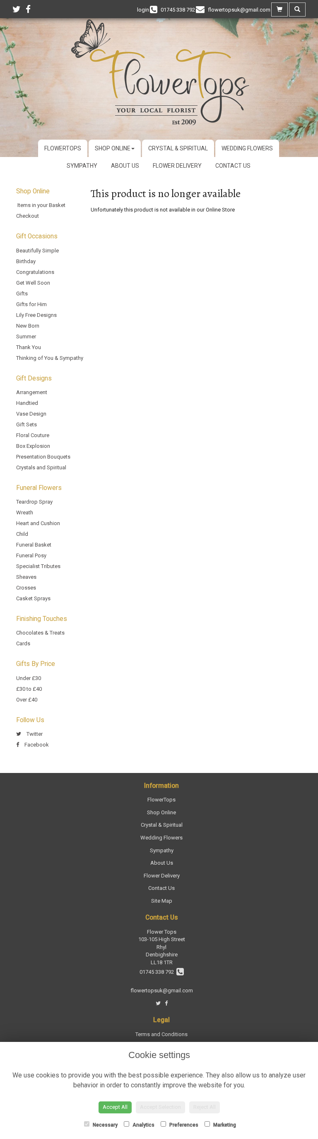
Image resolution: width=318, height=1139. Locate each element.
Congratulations (35, 272)
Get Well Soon (33, 283)
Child (22, 534)
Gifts (22, 293)
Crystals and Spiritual (41, 467)
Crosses (26, 588)
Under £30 (28, 678)
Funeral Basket (33, 545)
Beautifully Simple (37, 250)
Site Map (161, 901)
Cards (23, 643)
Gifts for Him (31, 304)
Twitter (34, 734)
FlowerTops (62, 148)
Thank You (28, 347)
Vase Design (31, 414)
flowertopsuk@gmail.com (161, 990)
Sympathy (82, 165)
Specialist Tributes (38, 566)
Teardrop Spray (34, 502)
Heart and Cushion (38, 523)
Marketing (224, 1125)
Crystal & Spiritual (178, 148)
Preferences (183, 1125)
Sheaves (26, 577)
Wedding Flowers (247, 148)
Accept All (115, 1107)
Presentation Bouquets (43, 457)
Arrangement (31, 392)
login (143, 10)
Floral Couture (32, 435)
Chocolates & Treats (40, 633)
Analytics (142, 1125)
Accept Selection (160, 1107)
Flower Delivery (177, 165)
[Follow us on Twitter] (19, 9)
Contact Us (233, 165)
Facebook (36, 745)
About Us (125, 165)
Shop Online (112, 148)
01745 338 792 (158, 972)
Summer (26, 336)
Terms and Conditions (161, 1034)
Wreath (24, 512)
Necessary (105, 1125)
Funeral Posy (31, 555)
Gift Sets (26, 424)
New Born (27, 326)
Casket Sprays (33, 598)
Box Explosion (33, 446)
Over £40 (26, 700)
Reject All (204, 1107)
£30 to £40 (29, 689)
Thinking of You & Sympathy (49, 358)
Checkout (27, 216)
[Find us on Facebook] (31, 9)
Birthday (26, 261)
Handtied (27, 403)
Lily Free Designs (36, 315)
